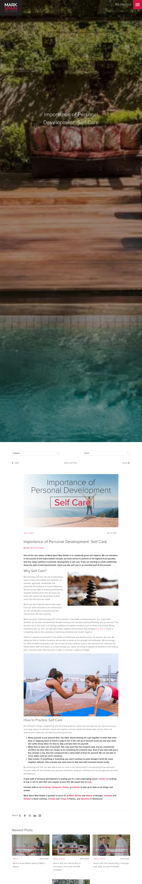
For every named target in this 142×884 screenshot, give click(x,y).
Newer (125, 463)
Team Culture (29, 533)
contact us (103, 779)
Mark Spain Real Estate (35, 548)
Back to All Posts (70, 463)
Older (17, 463)
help (89, 782)
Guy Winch (100, 629)
